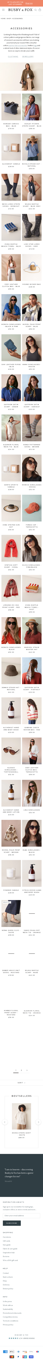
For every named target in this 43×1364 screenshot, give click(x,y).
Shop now (29, 3)
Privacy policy (8, 1325)
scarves (11, 45)
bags (35, 45)
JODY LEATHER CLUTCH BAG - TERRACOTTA (31, 770)
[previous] (4, 1122)
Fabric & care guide (10, 1249)
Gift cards (6, 1241)
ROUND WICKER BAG (32, 284)
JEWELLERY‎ (28, 56)
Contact (6, 1273)
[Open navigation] (3, 10)
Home (3, 18)
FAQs (5, 1281)
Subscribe (11, 1223)
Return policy (8, 1289)
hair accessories (21, 45)
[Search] (36, 10)
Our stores (7, 1237)
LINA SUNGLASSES (32, 810)
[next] (38, 1122)
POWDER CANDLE (11, 890)
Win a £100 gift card (10, 1260)
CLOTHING (13, 56)
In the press (7, 1301)
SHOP (9, 18)
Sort (21, 1083)
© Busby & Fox (21, 1335)
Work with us (8, 1305)
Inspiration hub (9, 1253)
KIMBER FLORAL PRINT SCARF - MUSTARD (11, 1013)
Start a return (8, 1277)
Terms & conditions (10, 1321)
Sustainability (8, 1309)
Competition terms (10, 1317)
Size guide (7, 1245)
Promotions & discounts (12, 1313)
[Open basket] (40, 10)
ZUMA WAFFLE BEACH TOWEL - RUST (32, 607)
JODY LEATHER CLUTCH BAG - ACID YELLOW (11, 1055)
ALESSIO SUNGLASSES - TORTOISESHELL (11, 770)
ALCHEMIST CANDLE (11, 164)
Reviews (6, 1256)
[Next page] (27, 1070)
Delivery (6, 1285)
